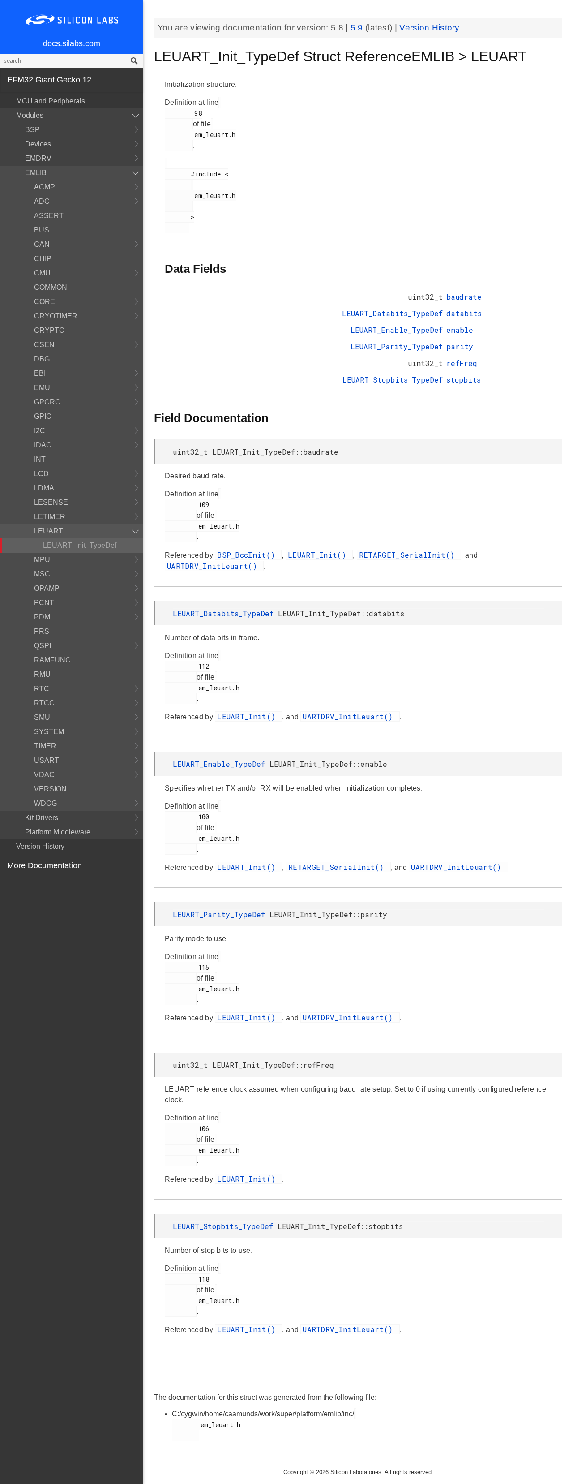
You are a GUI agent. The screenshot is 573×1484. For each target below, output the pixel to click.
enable (459, 330)
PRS (41, 631)
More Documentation (44, 865)
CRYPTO (49, 330)
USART (46, 760)
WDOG (45, 803)
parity (459, 346)
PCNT (44, 603)
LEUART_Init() (319, 554)
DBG (42, 359)
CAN (42, 244)
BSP (32, 129)
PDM (42, 617)
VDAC (44, 775)
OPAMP (47, 588)
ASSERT (49, 215)
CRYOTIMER (55, 316)
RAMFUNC (52, 660)
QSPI (42, 646)
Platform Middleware (57, 832)
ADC (42, 201)
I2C (39, 430)
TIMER (45, 746)
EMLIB (36, 172)
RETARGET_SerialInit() (409, 554)
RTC (41, 689)
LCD (41, 473)
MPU (42, 559)
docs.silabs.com (71, 43)
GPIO (42, 416)
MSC (42, 574)
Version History (40, 846)
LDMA (44, 488)
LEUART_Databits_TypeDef (392, 313)
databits (464, 313)
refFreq (461, 363)
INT (40, 459)
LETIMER (49, 516)
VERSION (50, 789)
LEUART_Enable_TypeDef (397, 330)
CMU (42, 273)
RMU (42, 674)
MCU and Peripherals (50, 101)
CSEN (44, 344)
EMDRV (38, 158)
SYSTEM (49, 732)
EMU (42, 387)
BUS (41, 230)
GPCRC (47, 402)
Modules (29, 115)
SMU (42, 717)
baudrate (464, 296)
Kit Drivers (41, 818)
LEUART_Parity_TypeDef (397, 346)
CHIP (42, 258)
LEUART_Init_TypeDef (79, 545)
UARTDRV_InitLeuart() (214, 566)
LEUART (48, 531)
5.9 (358, 27)
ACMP (44, 187)
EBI (40, 373)
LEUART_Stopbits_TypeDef (392, 379)
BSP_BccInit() (248, 554)
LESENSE (51, 502)
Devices (38, 144)
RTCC (44, 703)
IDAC (42, 445)
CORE (44, 301)
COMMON (50, 287)
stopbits (463, 379)
